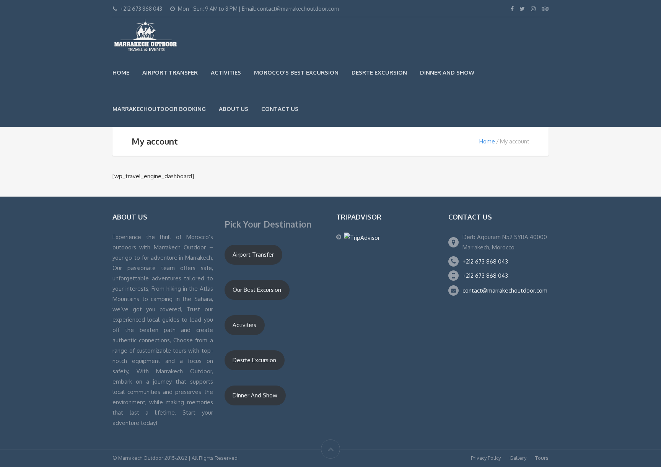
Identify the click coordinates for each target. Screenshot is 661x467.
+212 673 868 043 (485, 261)
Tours (542, 458)
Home (120, 72)
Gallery (518, 458)
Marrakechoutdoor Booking (159, 108)
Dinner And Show (447, 72)
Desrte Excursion (379, 72)
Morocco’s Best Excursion (296, 72)
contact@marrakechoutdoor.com (504, 290)
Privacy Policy (486, 458)
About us (233, 108)
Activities (226, 72)
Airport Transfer (170, 72)
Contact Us (279, 108)
